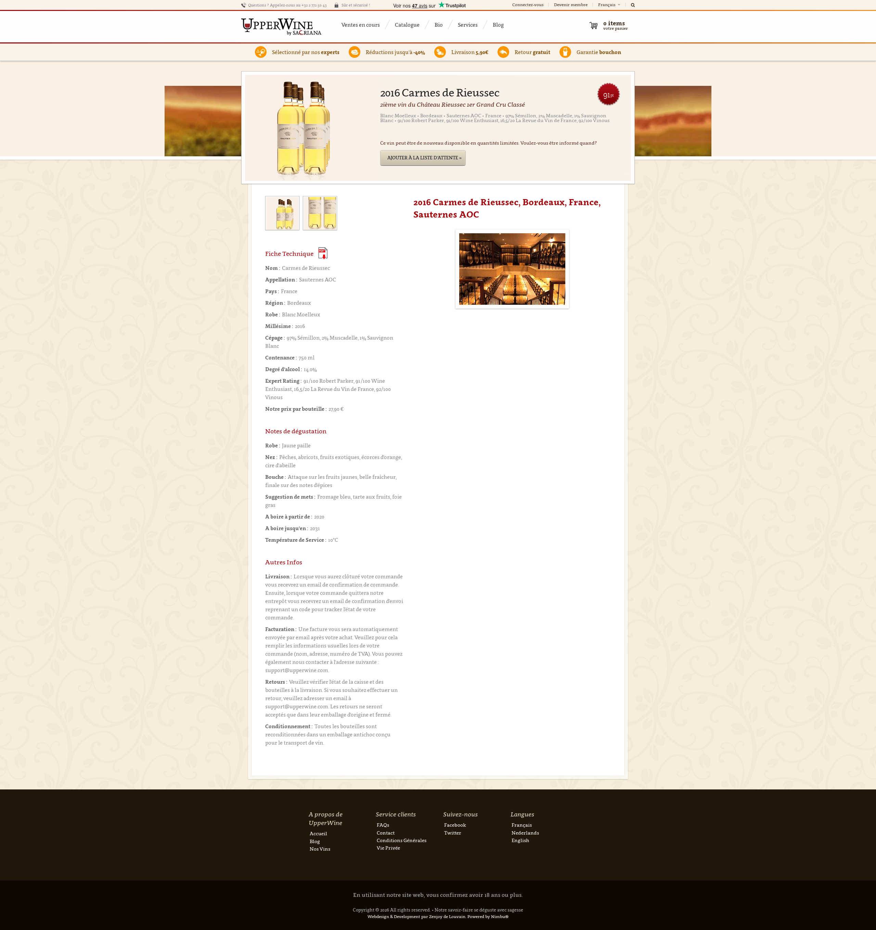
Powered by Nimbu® (487, 916)
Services (468, 25)
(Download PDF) (322, 253)
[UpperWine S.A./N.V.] (281, 26)
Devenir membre (571, 4)
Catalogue (407, 25)
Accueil (318, 833)
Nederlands (525, 833)
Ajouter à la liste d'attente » (424, 157)
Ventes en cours (361, 25)
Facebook (455, 825)
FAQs (383, 825)
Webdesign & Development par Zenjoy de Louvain (416, 916)
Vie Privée (388, 848)
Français (607, 4)
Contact (386, 833)
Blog (498, 25)
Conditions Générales (401, 840)
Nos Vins (320, 849)
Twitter (452, 833)
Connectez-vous (527, 4)
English (520, 840)
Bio (439, 25)
